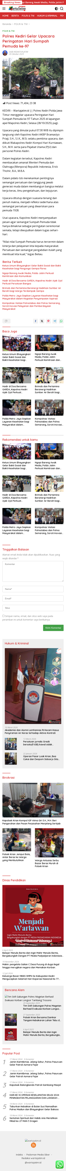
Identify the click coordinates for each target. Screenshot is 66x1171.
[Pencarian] (62, 8)
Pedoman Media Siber (38, 1154)
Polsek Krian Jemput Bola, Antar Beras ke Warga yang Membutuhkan (16, 857)
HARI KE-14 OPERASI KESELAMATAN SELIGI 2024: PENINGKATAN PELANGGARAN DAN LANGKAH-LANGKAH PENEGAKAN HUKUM (34, 1096)
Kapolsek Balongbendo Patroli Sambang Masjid (35, 1085)
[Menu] (4, 8)
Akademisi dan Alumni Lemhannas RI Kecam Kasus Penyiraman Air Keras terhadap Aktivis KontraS (32, 731)
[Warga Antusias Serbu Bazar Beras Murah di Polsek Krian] (49, 842)
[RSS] (33, 1145)
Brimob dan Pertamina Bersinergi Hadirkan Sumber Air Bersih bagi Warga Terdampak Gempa (31, 289)
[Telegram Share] (54, 321)
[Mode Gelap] (56, 8)
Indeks (19, 1154)
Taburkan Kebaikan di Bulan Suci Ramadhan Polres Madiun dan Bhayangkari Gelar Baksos (34, 1108)
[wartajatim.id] (17, 8)
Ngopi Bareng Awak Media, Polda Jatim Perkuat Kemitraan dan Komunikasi (28, 275)
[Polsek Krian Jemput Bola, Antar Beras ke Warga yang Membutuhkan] (16, 839)
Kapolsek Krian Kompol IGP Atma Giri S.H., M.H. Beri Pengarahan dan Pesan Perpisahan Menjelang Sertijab (31, 822)
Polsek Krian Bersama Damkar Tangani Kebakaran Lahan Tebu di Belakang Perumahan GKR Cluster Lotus (41, 1019)
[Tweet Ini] (42, 321)
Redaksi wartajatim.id (33, 1158)
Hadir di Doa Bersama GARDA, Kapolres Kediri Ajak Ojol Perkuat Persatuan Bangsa (32, 282)
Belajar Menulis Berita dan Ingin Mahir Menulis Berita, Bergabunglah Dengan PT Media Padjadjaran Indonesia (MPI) (32, 954)
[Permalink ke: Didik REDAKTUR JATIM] (5, 52)
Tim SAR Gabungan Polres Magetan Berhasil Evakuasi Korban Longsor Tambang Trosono (42, 1007)
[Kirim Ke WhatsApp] (61, 321)
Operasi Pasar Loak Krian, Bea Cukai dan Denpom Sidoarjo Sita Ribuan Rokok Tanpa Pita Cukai (40, 758)
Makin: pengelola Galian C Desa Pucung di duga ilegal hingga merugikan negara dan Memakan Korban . (30, 966)
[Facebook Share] (35, 321)
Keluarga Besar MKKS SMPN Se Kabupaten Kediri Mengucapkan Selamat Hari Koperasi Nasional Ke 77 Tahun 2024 (30, 977)
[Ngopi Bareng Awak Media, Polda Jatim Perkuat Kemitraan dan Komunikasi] (49, 343)
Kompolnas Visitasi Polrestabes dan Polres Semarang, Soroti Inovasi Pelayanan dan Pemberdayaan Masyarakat (31, 306)
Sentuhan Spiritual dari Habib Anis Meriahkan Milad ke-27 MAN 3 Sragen (34, 1119)
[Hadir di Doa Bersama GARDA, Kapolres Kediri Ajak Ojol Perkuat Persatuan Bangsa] (16, 375)
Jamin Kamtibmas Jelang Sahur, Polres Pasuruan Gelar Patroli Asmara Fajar (36, 1063)
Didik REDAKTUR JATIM (18, 51)
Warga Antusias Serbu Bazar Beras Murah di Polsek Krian (47, 863)
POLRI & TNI (8, 30)
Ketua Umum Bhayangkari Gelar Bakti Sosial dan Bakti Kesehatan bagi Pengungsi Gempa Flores (31, 267)
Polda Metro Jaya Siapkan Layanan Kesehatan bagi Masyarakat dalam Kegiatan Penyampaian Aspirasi (30, 297)
